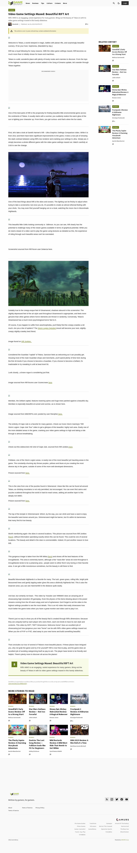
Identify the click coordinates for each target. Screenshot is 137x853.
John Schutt (33, 717)
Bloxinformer (124, 832)
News (28, 3)
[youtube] (127, 799)
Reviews (35, 3)
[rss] (107, 799)
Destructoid (125, 826)
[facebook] (122, 799)
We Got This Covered (105, 826)
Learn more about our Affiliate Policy (17, 683)
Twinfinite (93, 823)
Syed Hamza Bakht (56, 751)
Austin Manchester (14, 751)
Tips (42, 3)
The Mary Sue (124, 829)
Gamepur (109, 823)
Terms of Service (27, 808)
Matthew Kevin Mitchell (78, 746)
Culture (49, 3)
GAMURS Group (125, 840)
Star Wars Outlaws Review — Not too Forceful (37, 711)
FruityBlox (109, 832)
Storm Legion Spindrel (47, 328)
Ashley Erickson (34, 751)
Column (58, 3)
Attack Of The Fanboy (122, 823)
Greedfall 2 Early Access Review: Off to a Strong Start (16, 711)
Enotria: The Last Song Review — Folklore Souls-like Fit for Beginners (37, 744)
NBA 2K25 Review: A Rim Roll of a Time (79, 741)
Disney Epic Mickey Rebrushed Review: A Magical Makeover (58, 711)
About (10, 808)
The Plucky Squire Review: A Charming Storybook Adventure (17, 744)
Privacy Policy (40, 808)
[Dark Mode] (119, 3)
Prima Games (81, 826)
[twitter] (117, 799)
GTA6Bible (82, 835)
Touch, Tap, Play (80, 832)
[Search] (114, 3)
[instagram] (112, 799)
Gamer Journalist (79, 829)
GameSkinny (92, 829)
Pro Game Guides (80, 823)
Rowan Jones (54, 717)
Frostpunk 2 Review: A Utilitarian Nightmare (79, 711)
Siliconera (93, 826)
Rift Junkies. (26, 341)
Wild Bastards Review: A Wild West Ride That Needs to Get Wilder (58, 744)
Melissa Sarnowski (14, 717)
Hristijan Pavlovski (76, 717)
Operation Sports (106, 829)
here (50, 383)
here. (60, 414)
